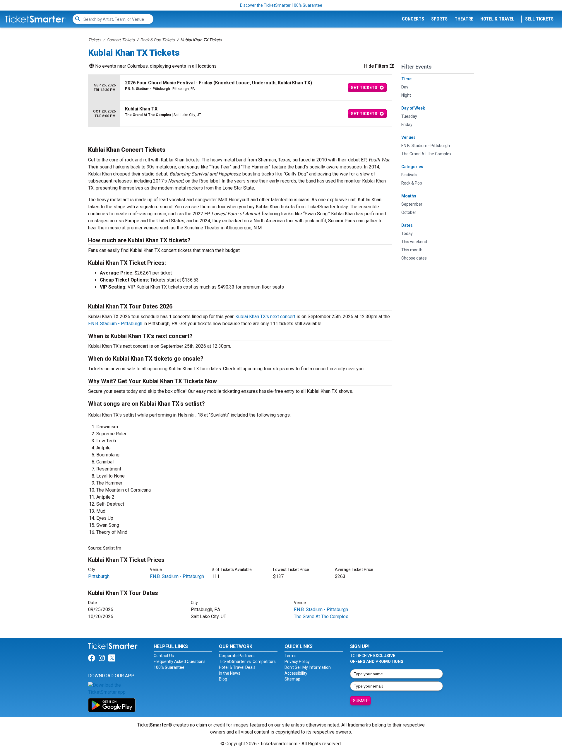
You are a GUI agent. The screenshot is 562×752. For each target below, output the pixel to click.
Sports (439, 19)
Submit (360, 700)
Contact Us (164, 655)
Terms (291, 655)
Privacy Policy (297, 661)
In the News (229, 673)
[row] (240, 88)
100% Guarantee (169, 667)
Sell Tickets (539, 19)
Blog (223, 679)
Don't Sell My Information (308, 667)
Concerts (413, 19)
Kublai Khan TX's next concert (265, 316)
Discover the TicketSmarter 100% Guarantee (281, 5)
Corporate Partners (237, 655)
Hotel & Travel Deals (237, 667)
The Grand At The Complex (321, 616)
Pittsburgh (98, 576)
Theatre (464, 19)
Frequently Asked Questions (179, 661)
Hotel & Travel (497, 19)
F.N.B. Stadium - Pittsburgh (115, 323)
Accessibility (296, 673)
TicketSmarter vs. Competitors (247, 661)
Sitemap (292, 679)
